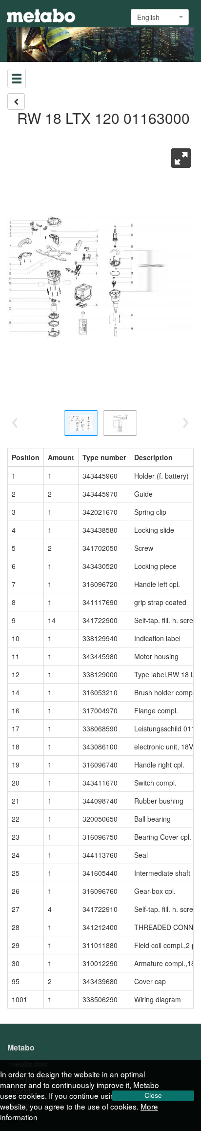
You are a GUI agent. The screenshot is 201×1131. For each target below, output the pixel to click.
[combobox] (160, 17)
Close (153, 1095)
